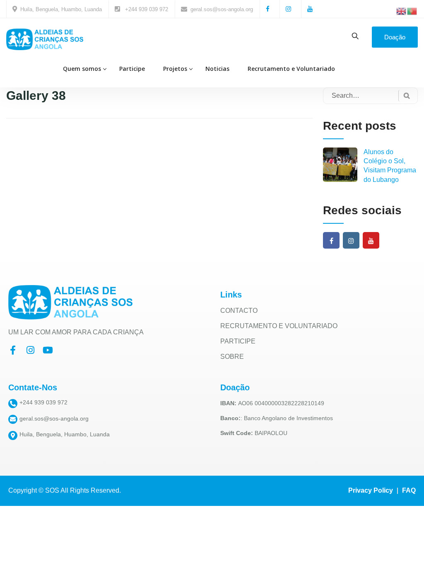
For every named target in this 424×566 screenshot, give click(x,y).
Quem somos (82, 69)
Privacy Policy (370, 490)
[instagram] (351, 241)
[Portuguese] (412, 10)
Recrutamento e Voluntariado (291, 69)
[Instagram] (30, 350)
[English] (401, 10)
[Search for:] (370, 95)
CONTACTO (239, 310)
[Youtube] (47, 350)
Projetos (175, 69)
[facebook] (331, 241)
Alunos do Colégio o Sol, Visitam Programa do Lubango (390, 165)
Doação (394, 37)
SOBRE (232, 356)
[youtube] (371, 241)
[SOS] (44, 39)
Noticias (217, 69)
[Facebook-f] (12, 350)
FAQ (409, 490)
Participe (132, 69)
